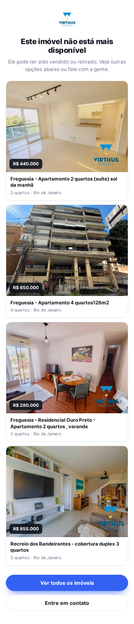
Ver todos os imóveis (67, 583)
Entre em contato (67, 603)
